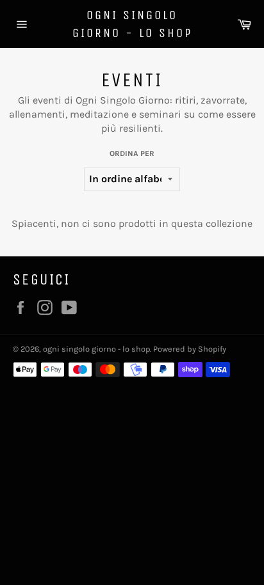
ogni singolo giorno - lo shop (132, 24)
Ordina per (132, 153)
